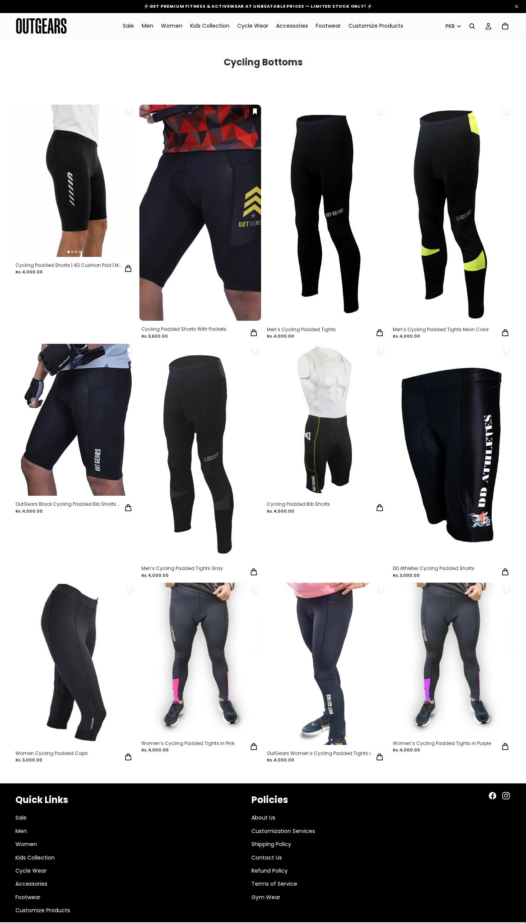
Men (21, 831)
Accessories (31, 884)
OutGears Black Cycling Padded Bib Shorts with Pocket (69, 504)
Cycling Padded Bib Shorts (298, 504)
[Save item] (129, 111)
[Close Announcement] (517, 7)
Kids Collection (35, 857)
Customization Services (283, 831)
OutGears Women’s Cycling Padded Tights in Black (320, 753)
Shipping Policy (271, 844)
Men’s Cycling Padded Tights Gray (182, 568)
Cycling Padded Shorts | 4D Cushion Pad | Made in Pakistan (69, 265)
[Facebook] (492, 795)
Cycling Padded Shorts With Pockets (183, 329)
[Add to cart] (128, 268)
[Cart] (505, 26)
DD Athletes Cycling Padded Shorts (433, 568)
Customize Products (42, 910)
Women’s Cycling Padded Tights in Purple (442, 743)
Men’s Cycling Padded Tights (301, 329)
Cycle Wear (31, 870)
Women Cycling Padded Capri (51, 753)
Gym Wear (265, 897)
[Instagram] (506, 795)
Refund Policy (269, 870)
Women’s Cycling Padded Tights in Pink (188, 743)
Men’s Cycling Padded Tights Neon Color (441, 329)
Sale (21, 817)
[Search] (472, 26)
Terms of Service (274, 884)
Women (26, 844)
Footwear (27, 897)
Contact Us (266, 857)
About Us (263, 817)
